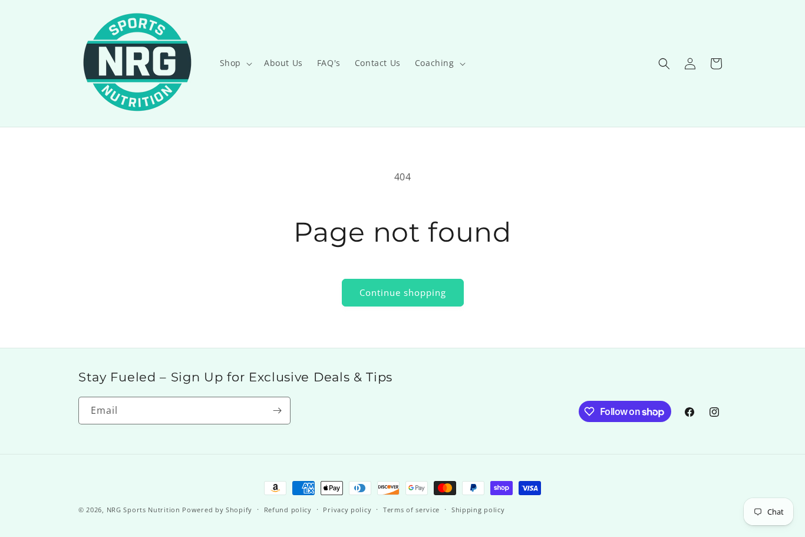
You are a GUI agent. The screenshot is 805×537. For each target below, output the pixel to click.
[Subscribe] (277, 410)
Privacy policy (347, 509)
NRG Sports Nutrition (143, 509)
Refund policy (288, 509)
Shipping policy (478, 509)
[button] (235, 63)
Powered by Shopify (217, 509)
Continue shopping (402, 292)
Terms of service (411, 509)
